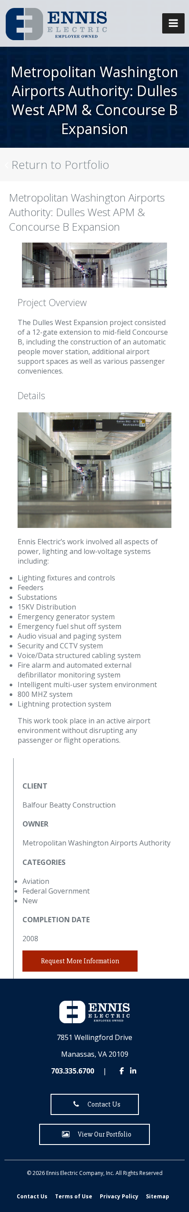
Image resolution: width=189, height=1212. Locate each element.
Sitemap (157, 1196)
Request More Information (80, 961)
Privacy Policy (119, 1196)
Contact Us (102, 1104)
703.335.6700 (72, 1071)
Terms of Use (73, 1196)
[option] (94, 265)
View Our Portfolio (102, 1134)
